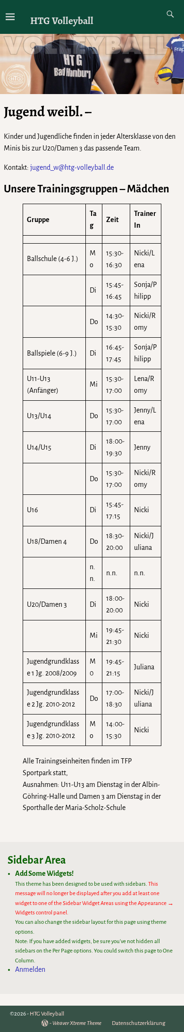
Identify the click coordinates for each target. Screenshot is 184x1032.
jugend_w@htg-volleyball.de (72, 167)
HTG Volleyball (61, 20)
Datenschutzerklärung (138, 1023)
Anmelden (30, 969)
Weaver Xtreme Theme (76, 1023)
